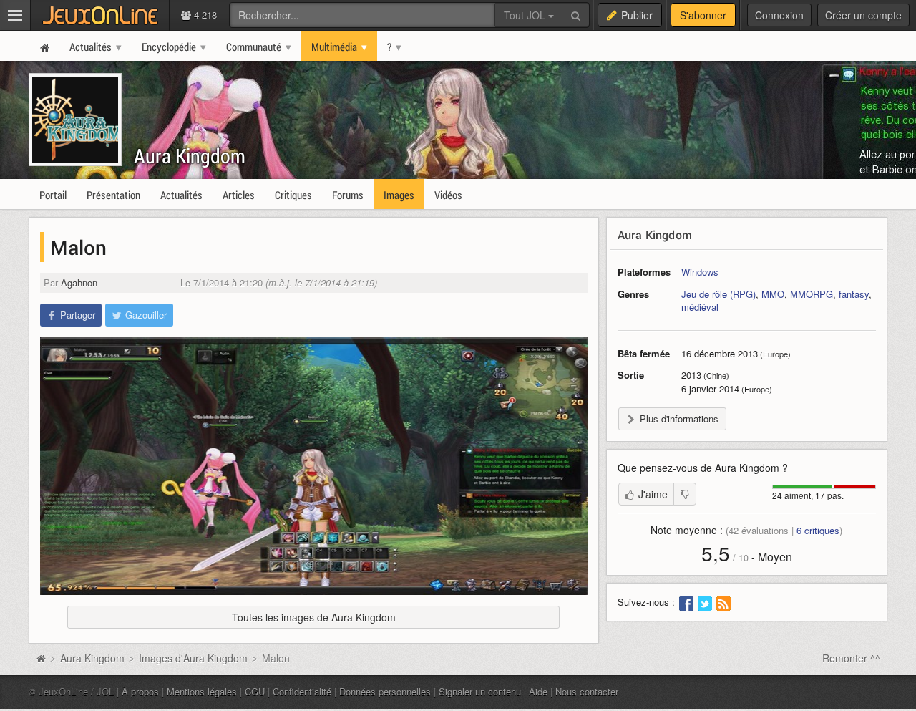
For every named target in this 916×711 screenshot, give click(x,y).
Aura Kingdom (189, 155)
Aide (538, 691)
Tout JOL (526, 15)
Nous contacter (586, 691)
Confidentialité (302, 691)
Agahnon (79, 282)
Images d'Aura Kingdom (193, 658)
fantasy (854, 294)
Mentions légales (202, 691)
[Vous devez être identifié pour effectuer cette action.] (684, 494)
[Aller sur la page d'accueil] (41, 658)
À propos (140, 691)
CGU (255, 691)
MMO (772, 294)
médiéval (699, 307)
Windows (699, 272)
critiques (817, 530)
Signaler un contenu (480, 691)
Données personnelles (385, 691)
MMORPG (811, 294)
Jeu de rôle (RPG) (718, 294)
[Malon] (314, 466)
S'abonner (703, 15)
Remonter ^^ (851, 658)
